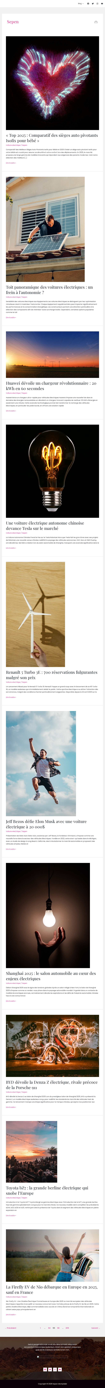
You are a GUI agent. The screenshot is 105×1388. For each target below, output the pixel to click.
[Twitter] (93, 4)
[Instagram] (97, 4)
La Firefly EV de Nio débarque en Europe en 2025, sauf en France (52, 1289)
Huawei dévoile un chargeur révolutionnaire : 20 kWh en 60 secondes (51, 385)
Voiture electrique (13, 145)
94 (49, 1328)
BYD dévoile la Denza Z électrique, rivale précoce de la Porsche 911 (52, 1084)
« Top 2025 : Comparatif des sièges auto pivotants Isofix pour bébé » (52, 137)
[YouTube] (102, 4)
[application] (83, 3)
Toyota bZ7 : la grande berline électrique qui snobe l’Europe (47, 1190)
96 (58, 1328)
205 (67, 1328)
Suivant (95, 1328)
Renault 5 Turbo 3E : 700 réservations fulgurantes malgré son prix (51, 674)
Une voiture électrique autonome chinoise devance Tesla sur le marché (45, 525)
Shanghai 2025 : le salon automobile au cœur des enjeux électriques (51, 975)
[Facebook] (88, 4)
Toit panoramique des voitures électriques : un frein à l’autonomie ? (49, 289)
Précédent (10, 1328)
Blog (80, 3)
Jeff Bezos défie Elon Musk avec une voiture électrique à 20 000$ (46, 824)
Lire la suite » (11, 163)
